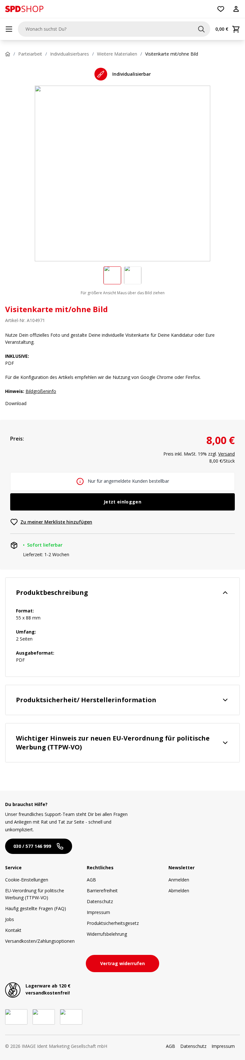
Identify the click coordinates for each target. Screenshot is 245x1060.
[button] (24, 9)
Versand (226, 454)
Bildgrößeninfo (41, 391)
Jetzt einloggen (122, 502)
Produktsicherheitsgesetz (113, 923)
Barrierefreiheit (102, 890)
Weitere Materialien (117, 54)
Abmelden (178, 890)
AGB (91, 880)
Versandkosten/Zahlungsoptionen (40, 941)
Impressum (98, 912)
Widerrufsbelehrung (107, 934)
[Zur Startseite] (24, 9)
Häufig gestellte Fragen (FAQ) (35, 908)
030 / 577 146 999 (32, 846)
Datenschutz (100, 901)
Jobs (9, 919)
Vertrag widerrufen (122, 963)
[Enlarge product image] (112, 275)
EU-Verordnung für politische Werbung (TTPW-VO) (34, 894)
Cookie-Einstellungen (26, 880)
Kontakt (13, 930)
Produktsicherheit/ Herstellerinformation (86, 699)
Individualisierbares (69, 54)
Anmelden (178, 880)
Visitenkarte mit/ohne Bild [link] (171, 54)
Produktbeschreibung (52, 592)
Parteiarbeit (30, 54)
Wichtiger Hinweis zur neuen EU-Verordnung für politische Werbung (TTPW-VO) (113, 742)
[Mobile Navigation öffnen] (9, 29)
